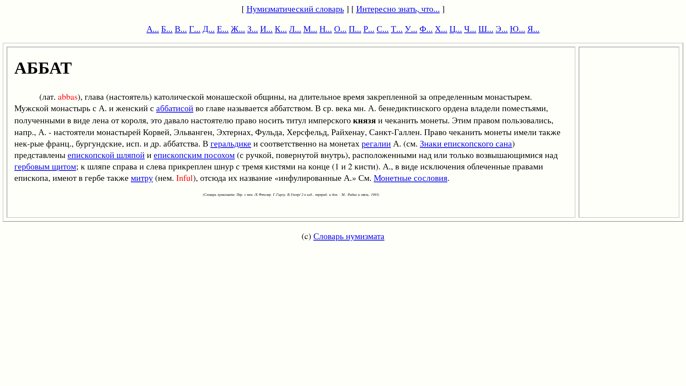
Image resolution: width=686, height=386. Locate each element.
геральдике (230, 143)
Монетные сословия (410, 177)
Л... (295, 28)
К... (281, 28)
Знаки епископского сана (466, 143)
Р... (368, 28)
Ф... (426, 28)
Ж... (238, 28)
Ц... (455, 28)
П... (355, 28)
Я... (533, 28)
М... (310, 28)
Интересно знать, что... (398, 8)
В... (181, 28)
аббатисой (174, 108)
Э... (502, 28)
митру (142, 177)
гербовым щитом (45, 166)
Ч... (470, 28)
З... (252, 28)
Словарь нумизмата (348, 236)
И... (266, 28)
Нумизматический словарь (295, 8)
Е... (223, 28)
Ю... (517, 28)
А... (152, 28)
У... (411, 28)
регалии (376, 143)
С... (383, 28)
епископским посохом (194, 154)
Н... (325, 28)
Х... (441, 28)
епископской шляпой (106, 154)
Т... (397, 28)
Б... (167, 28)
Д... (209, 28)
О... (340, 28)
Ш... (485, 28)
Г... (194, 28)
